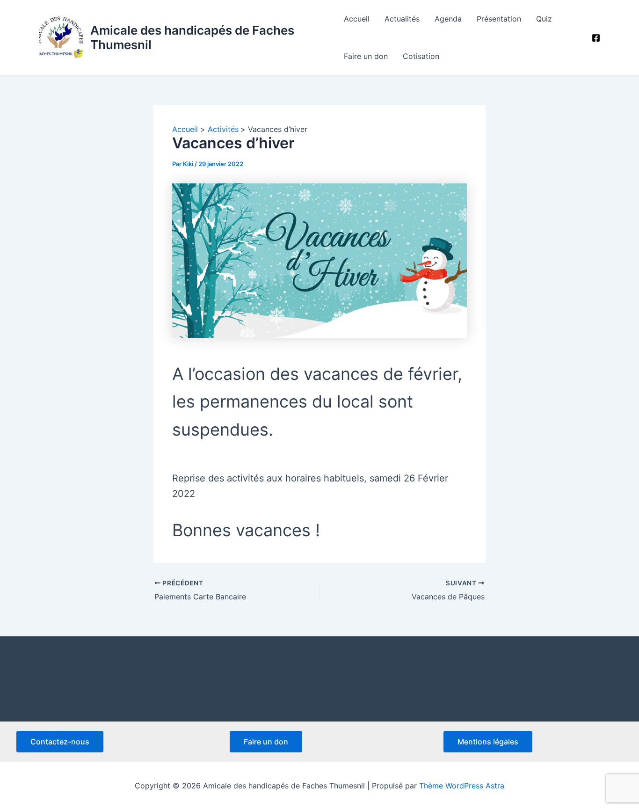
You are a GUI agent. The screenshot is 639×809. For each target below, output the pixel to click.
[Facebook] (596, 38)
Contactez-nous (59, 741)
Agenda (448, 18)
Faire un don (366, 56)
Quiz (544, 18)
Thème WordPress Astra (461, 785)
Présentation (499, 18)
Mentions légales (487, 741)
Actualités (402, 18)
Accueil (357, 18)
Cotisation (421, 56)
